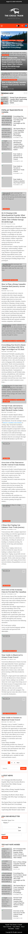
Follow (26, 26)
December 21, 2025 (12, 351)
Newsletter (11, 929)
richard (5, 68)
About (22, 927)
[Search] (22, 25)
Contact (17, 929)
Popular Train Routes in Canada (8, 40)
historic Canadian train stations (12, 423)
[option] (14, 40)
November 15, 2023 (18, 184)
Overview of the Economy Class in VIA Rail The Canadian (14, 591)
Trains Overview (20, 40)
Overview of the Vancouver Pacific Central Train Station (13, 463)
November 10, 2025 (18, 137)
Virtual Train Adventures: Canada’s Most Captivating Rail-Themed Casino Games (18, 100)
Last (19, 830)
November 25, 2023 (12, 529)
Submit (4, 837)
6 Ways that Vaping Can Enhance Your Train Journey (13, 526)
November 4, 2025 (12, 412)
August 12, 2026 (12, 68)
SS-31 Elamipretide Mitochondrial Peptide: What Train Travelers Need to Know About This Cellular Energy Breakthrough (14, 62)
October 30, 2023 (12, 659)
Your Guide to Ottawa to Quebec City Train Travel (19, 181)
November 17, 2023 (18, 173)
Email (4, 834)
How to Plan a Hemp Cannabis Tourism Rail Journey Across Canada (14, 84)
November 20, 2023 (18, 161)
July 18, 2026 (11, 89)
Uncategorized (5, 55)
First (19, 827)
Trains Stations (13, 79)
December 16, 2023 (12, 466)
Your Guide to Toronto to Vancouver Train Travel (18, 168)
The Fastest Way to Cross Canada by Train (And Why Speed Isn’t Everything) (12, 45)
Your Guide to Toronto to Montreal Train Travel (12, 719)
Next (18, 762)
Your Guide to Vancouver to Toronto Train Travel (18, 156)
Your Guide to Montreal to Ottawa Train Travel (12, 656)
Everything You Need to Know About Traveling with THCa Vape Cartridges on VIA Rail (19, 120)
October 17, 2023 (12, 722)
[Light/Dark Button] (17, 26)
